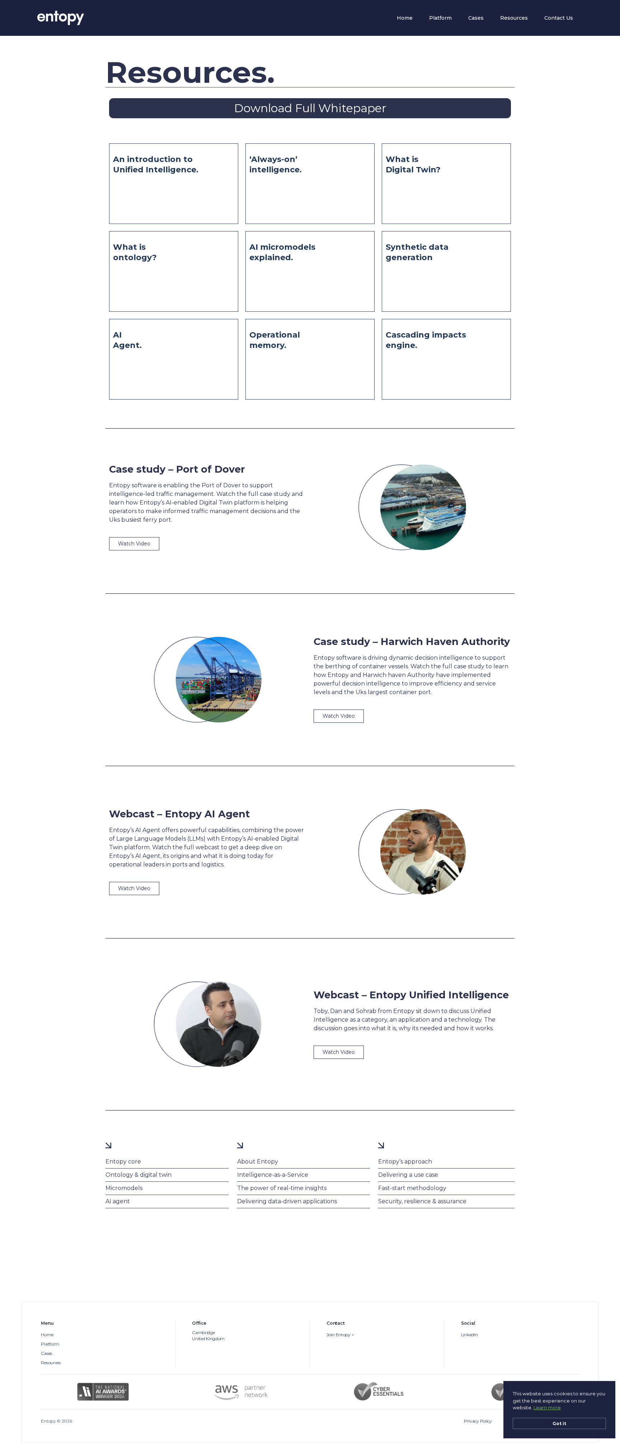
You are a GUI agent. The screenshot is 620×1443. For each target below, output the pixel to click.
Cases (476, 18)
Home (405, 18)
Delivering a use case (408, 1174)
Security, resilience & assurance (422, 1201)
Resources (514, 18)
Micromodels (123, 1188)
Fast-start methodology (412, 1188)
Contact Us (558, 18)
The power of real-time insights (282, 1188)
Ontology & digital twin (138, 1174)
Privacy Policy (478, 1421)
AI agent (117, 1201)
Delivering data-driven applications (287, 1201)
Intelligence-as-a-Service (272, 1174)
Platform (440, 18)
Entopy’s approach (405, 1161)
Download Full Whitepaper (310, 108)
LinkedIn (469, 1334)
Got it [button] (559, 1423)
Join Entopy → (340, 1334)
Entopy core (123, 1161)
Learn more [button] (547, 1407)
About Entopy (257, 1161)
